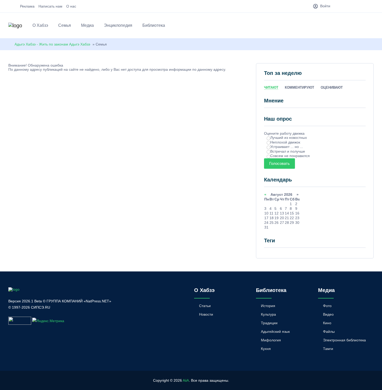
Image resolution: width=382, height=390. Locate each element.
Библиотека (153, 25)
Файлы (329, 331)
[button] (371, 26)
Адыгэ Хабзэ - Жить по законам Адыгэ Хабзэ (52, 44)
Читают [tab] (271, 87)
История (268, 306)
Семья (64, 25)
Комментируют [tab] (299, 87)
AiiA (186, 380)
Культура (268, 314)
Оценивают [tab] (332, 87)
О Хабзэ (40, 25)
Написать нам (50, 6)
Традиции (269, 323)
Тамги (328, 349)
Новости (206, 314)
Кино (327, 323)
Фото (327, 306)
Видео (328, 314)
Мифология (271, 340)
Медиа (87, 25)
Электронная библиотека (344, 340)
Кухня (266, 349)
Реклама (27, 6)
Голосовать (279, 163)
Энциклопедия (118, 25)
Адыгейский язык (275, 331)
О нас (71, 6)
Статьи (205, 306)
